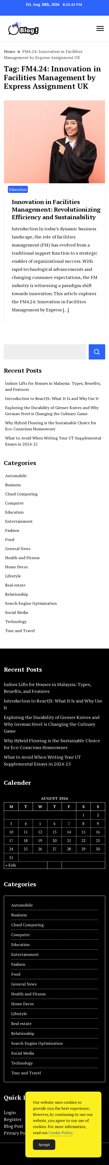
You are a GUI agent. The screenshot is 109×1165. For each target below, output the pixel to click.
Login (10, 1112)
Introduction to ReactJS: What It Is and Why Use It (52, 398)
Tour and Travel (20, 630)
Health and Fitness (22, 557)
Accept (44, 1144)
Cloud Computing (21, 494)
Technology (16, 621)
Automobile (16, 475)
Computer (14, 503)
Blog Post (13, 1126)
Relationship (16, 594)
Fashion (12, 530)
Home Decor (16, 567)
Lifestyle (13, 576)
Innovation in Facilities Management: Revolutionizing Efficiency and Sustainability (56, 209)
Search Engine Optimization (31, 603)
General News (17, 548)
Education (18, 189)
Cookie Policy (60, 1132)
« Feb (10, 865)
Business (13, 485)
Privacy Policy (18, 1133)
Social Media (16, 612)
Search (97, 351)
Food (9, 539)
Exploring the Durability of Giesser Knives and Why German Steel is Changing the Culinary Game (51, 724)
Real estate (15, 585)
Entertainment (19, 521)
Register (13, 1119)
